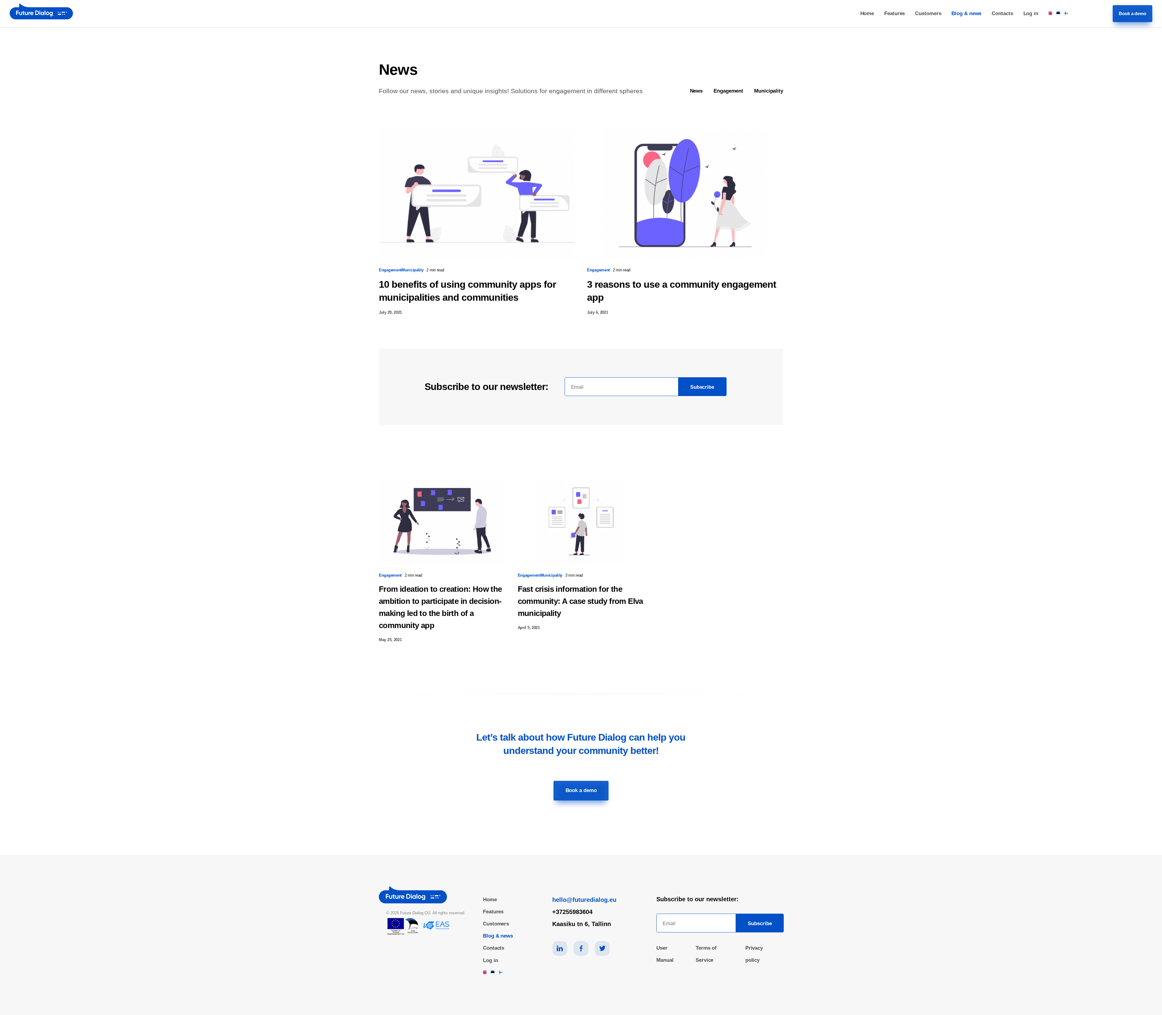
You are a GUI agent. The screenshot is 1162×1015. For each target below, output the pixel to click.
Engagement (728, 91)
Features (894, 13)
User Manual (664, 954)
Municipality (768, 91)
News (696, 91)
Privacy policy (754, 954)
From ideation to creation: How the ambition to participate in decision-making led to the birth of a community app (440, 607)
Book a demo (1132, 13)
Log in (1030, 13)
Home (867, 13)
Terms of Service (706, 954)
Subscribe (702, 387)
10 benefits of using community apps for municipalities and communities (467, 291)
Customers (928, 13)
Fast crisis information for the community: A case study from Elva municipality (580, 601)
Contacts (1002, 13)
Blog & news (966, 13)
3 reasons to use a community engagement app (681, 291)
